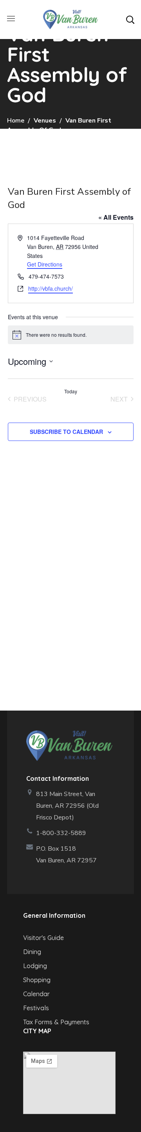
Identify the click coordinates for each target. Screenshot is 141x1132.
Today (70, 391)
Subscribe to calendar (66, 431)
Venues (45, 120)
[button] (130, 19)
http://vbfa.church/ (50, 288)
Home (15, 120)
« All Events (116, 217)
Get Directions (44, 264)
